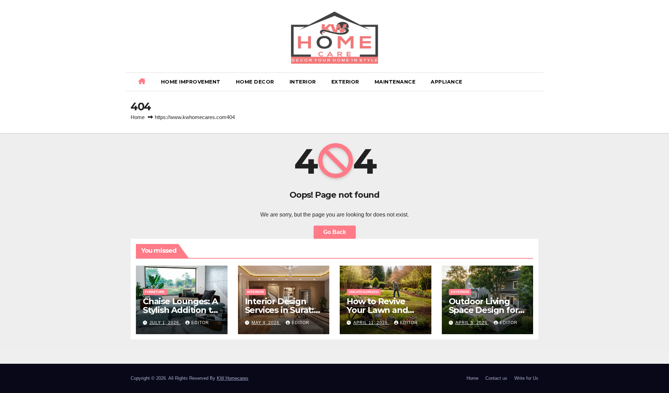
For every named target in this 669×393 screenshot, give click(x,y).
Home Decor (255, 82)
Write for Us (526, 378)
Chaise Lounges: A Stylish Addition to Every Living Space (180, 310)
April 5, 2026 (472, 322)
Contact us (496, 378)
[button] (535, 82)
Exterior (345, 82)
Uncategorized (364, 292)
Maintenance (395, 82)
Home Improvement (191, 82)
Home (138, 117)
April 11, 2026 (371, 322)
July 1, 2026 (164, 322)
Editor (200, 322)
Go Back (334, 232)
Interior (303, 82)
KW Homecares (232, 378)
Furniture (155, 292)
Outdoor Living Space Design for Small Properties (483, 310)
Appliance (446, 82)
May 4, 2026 (266, 322)
